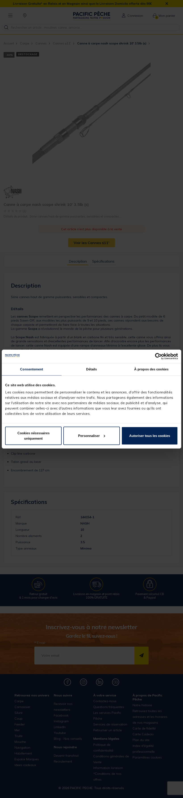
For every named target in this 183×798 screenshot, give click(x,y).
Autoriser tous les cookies (149, 435)
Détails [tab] (91, 369)
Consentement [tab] (31, 369)
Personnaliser (89, 435)
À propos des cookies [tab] (151, 369)
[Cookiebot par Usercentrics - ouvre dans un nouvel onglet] (158, 356)
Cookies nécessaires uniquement (33, 435)
